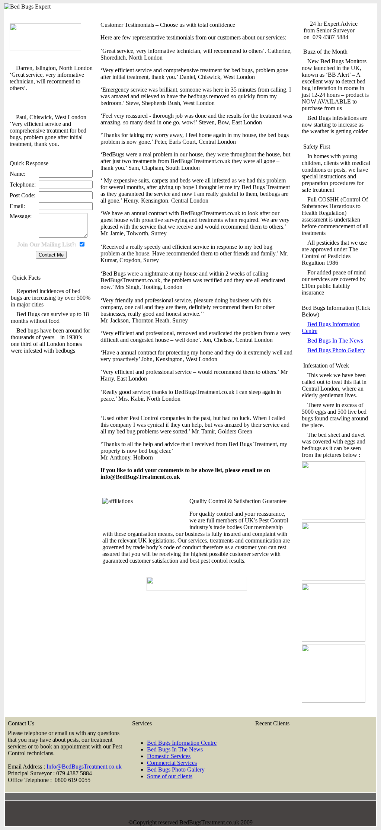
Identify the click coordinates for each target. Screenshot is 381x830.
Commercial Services (172, 763)
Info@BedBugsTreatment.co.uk (84, 766)
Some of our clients (169, 776)
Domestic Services (168, 756)
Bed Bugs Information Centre (182, 743)
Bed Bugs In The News (335, 340)
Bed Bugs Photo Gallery (336, 350)
